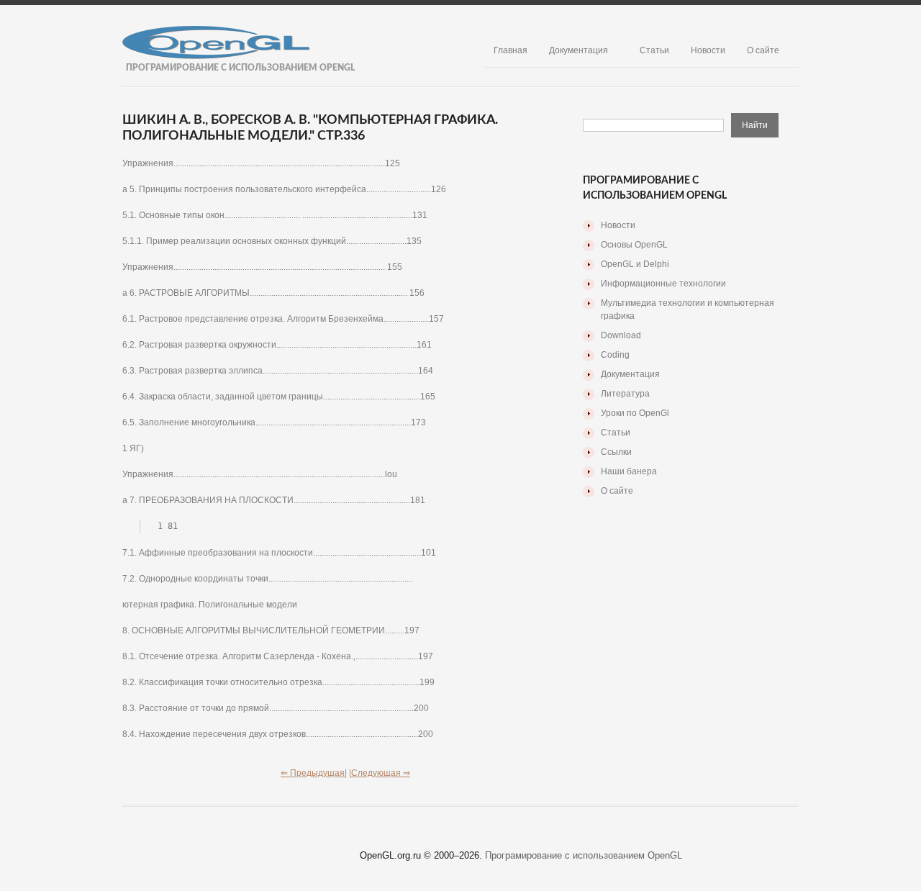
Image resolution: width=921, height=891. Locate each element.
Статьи (654, 50)
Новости (708, 50)
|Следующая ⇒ (379, 773)
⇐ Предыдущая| (314, 773)
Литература (625, 394)
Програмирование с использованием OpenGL (583, 855)
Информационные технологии (663, 284)
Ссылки (616, 452)
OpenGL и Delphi (635, 264)
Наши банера (629, 471)
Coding (615, 355)
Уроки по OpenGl (635, 413)
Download (621, 335)
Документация (578, 50)
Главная (510, 50)
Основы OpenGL (634, 245)
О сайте (763, 50)
